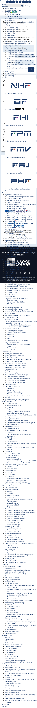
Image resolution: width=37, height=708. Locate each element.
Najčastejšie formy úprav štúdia (17, 287)
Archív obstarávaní (12, 599)
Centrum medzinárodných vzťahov (15, 562)
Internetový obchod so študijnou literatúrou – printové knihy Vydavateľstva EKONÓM (19, 326)
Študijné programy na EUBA (13, 308)
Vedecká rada (11, 33)
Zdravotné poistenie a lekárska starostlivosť (20, 499)
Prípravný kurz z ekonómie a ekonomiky (19, 250)
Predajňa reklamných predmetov (15, 660)
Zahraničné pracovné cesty (15, 541)
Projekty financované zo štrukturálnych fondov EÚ (20, 614)
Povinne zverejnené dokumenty (14, 603)
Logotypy (10, 654)
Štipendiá (10, 304)
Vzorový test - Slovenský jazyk (16, 208)
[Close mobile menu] (0, 3)
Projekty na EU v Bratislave (13, 616)
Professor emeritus (13, 455)
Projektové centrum (13, 419)
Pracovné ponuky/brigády (15, 331)
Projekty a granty (10, 558)
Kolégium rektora (12, 31)
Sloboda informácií (10, 568)
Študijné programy (10, 233)
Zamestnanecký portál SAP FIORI (15, 367)
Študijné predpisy (12, 300)
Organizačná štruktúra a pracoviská (15, 47)
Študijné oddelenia (10, 273)
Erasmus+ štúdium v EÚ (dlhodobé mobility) (20, 511)
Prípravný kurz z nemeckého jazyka (18, 244)
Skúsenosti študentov (13, 524)
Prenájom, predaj (10, 581)
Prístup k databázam (11, 457)
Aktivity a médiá (7, 635)
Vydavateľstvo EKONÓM (12, 668)
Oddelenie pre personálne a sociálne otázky (18, 359)
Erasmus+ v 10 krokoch (12, 526)
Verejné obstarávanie (11, 583)
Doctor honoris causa (13, 453)
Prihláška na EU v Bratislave (13, 212)
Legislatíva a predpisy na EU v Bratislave (17, 298)
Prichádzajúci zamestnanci (13, 528)
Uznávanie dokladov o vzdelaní (14, 572)
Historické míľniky (12, 12)
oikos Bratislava (12, 350)
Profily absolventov (13, 225)
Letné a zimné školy (13, 505)
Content (9, 467)
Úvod (4, 5)
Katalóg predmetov (13, 495)
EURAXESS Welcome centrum (14, 361)
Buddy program (12, 292)
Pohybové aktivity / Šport (14, 392)
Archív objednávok (12, 612)
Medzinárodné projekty (14, 424)
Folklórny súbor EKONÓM (13, 647)
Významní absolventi (13, 14)
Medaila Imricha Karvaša (14, 16)
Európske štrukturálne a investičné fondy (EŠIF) (21, 423)
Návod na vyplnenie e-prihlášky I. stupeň (19, 216)
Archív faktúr (11, 610)
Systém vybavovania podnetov (14, 355)
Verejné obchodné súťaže (12, 580)
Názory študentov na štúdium (16, 227)
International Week (10, 560)
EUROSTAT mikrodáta (14, 459)
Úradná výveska (9, 72)
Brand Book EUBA (10, 650)
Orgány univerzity (10, 24)
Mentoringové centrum (12, 319)
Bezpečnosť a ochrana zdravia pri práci (19, 396)
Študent (4, 260)
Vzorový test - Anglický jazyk (15, 206)
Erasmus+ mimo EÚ (13, 532)
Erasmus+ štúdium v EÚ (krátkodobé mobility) (21, 513)
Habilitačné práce (12, 442)
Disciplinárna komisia (13, 39)
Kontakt (4, 706)
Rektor (9, 26)
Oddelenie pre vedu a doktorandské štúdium (18, 484)
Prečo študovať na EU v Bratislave (15, 221)
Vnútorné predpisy (10, 74)
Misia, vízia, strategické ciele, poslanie (16, 18)
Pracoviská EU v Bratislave (13, 45)
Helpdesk (7, 398)
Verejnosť (5, 564)
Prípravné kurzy (9, 241)
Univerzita (5, 7)
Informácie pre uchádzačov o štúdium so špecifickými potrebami (19, 282)
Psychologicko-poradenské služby (17, 340)
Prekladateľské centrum (12, 693)
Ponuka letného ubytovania (13, 683)
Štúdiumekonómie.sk (11, 258)
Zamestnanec (6, 352)
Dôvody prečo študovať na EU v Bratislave (20, 223)
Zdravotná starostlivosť (14, 394)
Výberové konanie (10, 576)
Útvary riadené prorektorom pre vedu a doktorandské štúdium (19, 61)
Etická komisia (11, 37)
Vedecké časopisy (10, 470)
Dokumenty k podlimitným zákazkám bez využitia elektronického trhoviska (19, 594)
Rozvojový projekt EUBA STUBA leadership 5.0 (21, 415)
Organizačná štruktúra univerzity (17, 49)
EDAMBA (10, 407)
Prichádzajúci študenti (11, 490)
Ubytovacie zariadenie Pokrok (16, 380)
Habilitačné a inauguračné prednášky (16, 574)
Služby (4, 664)
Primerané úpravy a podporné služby (18, 285)
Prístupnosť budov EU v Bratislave (17, 290)
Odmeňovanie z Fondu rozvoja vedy (18, 478)
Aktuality (7, 637)
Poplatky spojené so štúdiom (14, 210)
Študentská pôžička (11, 306)
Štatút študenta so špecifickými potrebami (20, 288)
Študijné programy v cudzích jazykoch (16, 235)
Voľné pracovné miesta (12, 578)
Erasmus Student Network (15, 348)
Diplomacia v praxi (12, 553)
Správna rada (11, 35)
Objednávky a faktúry (13, 606)
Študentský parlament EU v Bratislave (18, 344)
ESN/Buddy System (13, 503)
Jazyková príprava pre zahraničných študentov (19, 239)
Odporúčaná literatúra (14, 198)
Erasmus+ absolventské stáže (16, 518)
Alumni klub (5, 704)
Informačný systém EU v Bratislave (15, 365)
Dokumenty (10, 493)
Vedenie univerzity (12, 28)
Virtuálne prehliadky (11, 658)
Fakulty (4, 77)
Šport (8, 338)
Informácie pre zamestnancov (14, 386)
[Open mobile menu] (0, 1)
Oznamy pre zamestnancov (13, 354)
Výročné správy (9, 76)
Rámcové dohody (12, 547)
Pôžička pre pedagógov (12, 373)
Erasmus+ (10, 545)
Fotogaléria (8, 641)
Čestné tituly (8, 451)
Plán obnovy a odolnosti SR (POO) (17, 421)
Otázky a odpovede (11, 229)
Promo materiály (10, 652)
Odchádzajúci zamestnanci (13, 534)
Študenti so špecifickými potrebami (18, 200)
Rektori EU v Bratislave (14, 10)
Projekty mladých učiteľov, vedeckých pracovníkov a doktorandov (18, 412)
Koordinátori (11, 294)
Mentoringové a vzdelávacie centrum (16, 363)
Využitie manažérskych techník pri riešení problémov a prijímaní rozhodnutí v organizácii (21, 621)
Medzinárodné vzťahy (9, 486)
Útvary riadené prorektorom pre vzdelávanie (20, 54)
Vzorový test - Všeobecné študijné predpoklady (21, 204)
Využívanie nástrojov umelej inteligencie (17, 277)
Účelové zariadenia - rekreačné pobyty (16, 375)
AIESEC (9, 346)
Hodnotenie (10, 476)
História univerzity (10, 8)
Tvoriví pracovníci (10, 474)
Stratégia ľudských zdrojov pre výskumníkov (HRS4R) (21, 461)
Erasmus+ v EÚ (11, 530)
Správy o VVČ (9, 472)
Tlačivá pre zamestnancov (13, 371)
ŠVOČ (9, 409)
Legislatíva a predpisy (13, 428)
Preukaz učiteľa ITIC (11, 369)
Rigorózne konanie (10, 296)
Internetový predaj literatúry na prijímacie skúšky (19, 237)
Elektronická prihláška (13, 214)
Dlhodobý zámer (10, 20)
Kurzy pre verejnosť (11, 618)
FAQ (8, 507)
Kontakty (10, 432)
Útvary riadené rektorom (14, 51)
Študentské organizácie (12, 342)
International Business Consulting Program (20, 555)
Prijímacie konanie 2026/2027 (14, 195)
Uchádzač (5, 193)
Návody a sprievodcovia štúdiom (15, 269)
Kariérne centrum (10, 643)
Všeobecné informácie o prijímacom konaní (20, 197)
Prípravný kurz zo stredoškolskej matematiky (21, 248)
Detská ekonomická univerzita (14, 645)
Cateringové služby (10, 681)
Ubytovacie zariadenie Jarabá (16, 382)
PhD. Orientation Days (14, 405)
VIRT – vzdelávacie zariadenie (16, 377)
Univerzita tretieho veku (12, 631)
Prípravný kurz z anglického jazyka (17, 243)
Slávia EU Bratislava (11, 648)
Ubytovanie (10, 336)
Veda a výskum (7, 401)
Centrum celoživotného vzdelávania (16, 691)
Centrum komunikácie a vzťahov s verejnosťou (19, 662)
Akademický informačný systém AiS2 (16, 267)
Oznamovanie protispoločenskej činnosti (17, 570)
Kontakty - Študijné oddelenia (14, 231)
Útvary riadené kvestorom (15, 53)
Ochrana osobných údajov (13, 566)
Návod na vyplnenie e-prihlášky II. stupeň (19, 218)
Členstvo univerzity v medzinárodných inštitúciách (20, 22)
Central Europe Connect (14, 551)
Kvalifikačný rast (10, 438)
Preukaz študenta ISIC (11, 317)
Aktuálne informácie (11, 403)
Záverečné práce (10, 271)
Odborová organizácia (11, 357)
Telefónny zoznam (10, 384)
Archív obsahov (12, 468)
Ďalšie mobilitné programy (15, 520)
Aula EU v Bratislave (11, 666)
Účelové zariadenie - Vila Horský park (18, 378)
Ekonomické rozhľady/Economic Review (17, 465)
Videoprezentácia (12, 656)
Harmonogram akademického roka (15, 264)
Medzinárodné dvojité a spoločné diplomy (17, 315)
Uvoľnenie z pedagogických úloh (17, 480)
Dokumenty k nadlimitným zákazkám (18, 597)
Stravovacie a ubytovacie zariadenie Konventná (19, 679)
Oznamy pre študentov (12, 262)
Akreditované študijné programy (17, 430)
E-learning (8, 275)
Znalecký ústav (11, 624)
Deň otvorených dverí (13, 202)
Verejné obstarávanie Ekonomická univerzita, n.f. (19, 601)
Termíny (9, 491)
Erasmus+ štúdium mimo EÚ (16, 514)
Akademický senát (12, 30)
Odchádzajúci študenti (11, 509)
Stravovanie (10, 334)
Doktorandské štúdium (12, 426)
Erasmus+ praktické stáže (15, 516)
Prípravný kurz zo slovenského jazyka (18, 246)
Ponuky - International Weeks (16, 557)
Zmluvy (9, 604)
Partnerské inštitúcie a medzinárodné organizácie (20, 543)
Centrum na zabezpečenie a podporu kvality (18, 43)
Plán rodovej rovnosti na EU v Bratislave (19, 463)
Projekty (7, 417)
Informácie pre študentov (12, 329)
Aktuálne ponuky (10, 549)
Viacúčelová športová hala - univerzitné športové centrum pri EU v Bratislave (20, 674)
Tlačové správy (9, 639)
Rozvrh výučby (9, 265)
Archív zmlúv (11, 608)
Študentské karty (12, 501)
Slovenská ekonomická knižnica (16, 333)
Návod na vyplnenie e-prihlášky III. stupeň (20, 220)
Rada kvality (8, 41)
